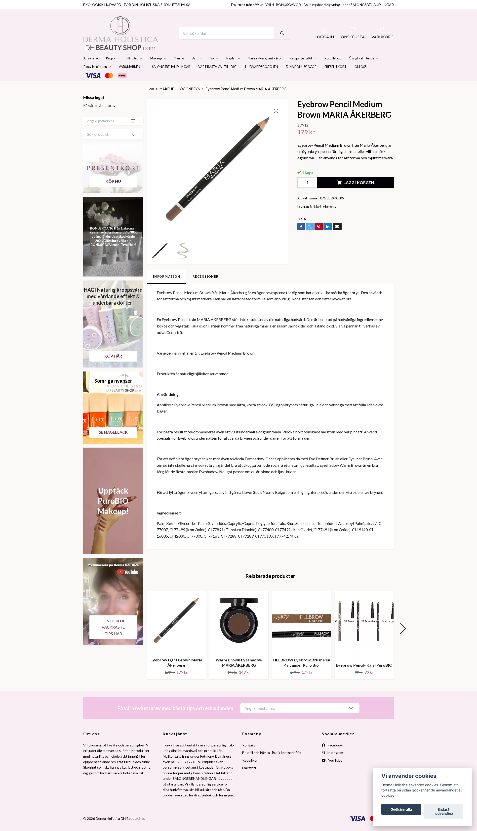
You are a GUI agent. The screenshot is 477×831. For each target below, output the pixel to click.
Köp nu (113, 192)
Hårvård (132, 70)
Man (177, 70)
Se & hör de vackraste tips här (113, 638)
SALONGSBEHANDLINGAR (171, 79)
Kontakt (248, 757)
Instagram (334, 764)
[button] (402, 640)
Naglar (231, 70)
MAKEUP (166, 101)
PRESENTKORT (335, 79)
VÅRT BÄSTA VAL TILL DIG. (217, 79)
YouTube (334, 772)
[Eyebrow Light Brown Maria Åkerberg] (176, 634)
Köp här (113, 367)
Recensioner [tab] (206, 288)
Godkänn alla (401, 809)
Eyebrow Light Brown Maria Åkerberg (176, 674)
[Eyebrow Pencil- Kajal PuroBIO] (364, 637)
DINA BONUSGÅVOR (301, 79)
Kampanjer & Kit (301, 70)
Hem (150, 101)
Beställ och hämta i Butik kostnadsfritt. (272, 764)
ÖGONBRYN (190, 101)
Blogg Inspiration (95, 79)
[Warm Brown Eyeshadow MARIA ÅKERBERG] (238, 634)
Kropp (110, 70)
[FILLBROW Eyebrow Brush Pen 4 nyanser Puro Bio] (301, 634)
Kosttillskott (332, 70)
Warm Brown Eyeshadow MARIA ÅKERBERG (239, 674)
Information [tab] (166, 288)
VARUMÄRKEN (129, 79)
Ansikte (88, 70)
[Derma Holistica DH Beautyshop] (133, 39)
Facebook (335, 757)
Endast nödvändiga (443, 811)
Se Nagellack (113, 443)
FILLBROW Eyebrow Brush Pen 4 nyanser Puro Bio (301, 674)
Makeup (156, 70)
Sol (212, 70)
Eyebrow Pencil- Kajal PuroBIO (364, 676)
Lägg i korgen (359, 194)
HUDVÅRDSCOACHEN (261, 79)
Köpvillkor (250, 772)
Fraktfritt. (249, 779)
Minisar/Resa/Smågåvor (265, 70)
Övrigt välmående (361, 70)
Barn (195, 70)
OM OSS (360, 79)
